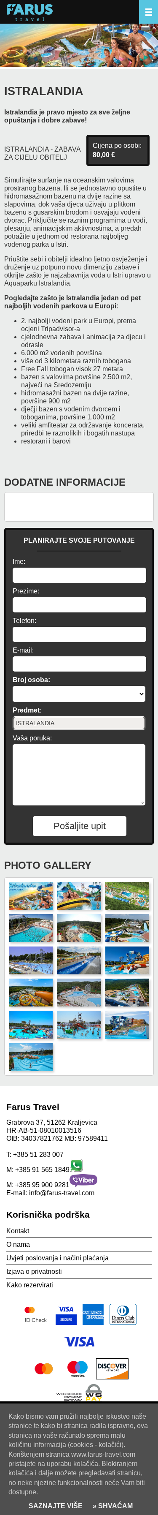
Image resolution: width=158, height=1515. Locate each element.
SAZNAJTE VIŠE (56, 1506)
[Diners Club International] (123, 1324)
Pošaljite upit (80, 826)
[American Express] (93, 1324)
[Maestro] (78, 1379)
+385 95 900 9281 (42, 1185)
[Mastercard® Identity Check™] (36, 1324)
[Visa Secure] (67, 1324)
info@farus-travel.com (61, 1193)
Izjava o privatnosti (34, 1271)
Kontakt (17, 1231)
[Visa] (79, 1351)
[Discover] (112, 1379)
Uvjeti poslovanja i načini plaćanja (57, 1258)
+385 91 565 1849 (42, 1169)
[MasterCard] (45, 1379)
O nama (18, 1244)
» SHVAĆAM (112, 1506)
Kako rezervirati (29, 1285)
